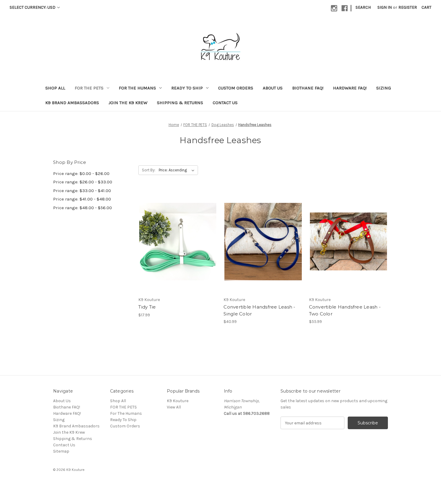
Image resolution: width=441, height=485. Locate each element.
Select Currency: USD (33, 7)
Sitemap (61, 451)
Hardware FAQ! (350, 88)
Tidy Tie (147, 307)
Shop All (55, 88)
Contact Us (225, 102)
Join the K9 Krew (128, 102)
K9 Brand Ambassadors (72, 102)
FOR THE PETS (89, 88)
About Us (273, 88)
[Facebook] (344, 8)
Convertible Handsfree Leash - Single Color (259, 310)
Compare (176, 241)
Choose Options (178, 252)
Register (407, 7)
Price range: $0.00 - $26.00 (81, 173)
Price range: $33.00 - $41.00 (82, 190)
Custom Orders (235, 88)
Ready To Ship (187, 88)
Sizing (383, 88)
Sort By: (148, 170)
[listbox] (178, 170)
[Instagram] (334, 8)
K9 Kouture (177, 400)
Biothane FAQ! (307, 88)
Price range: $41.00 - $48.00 (82, 199)
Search (363, 7)
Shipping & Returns (180, 102)
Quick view (173, 230)
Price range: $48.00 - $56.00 (82, 207)
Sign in (384, 7)
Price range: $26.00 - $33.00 (82, 182)
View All (174, 407)
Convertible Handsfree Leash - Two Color (345, 310)
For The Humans (137, 88)
